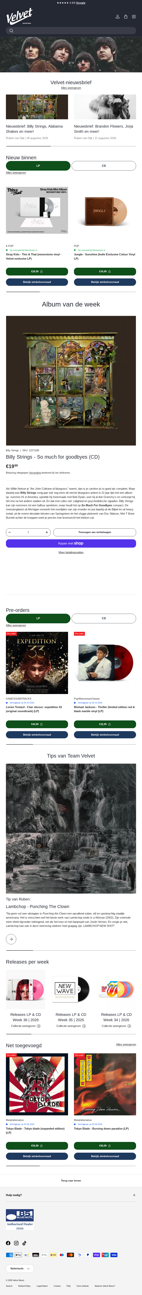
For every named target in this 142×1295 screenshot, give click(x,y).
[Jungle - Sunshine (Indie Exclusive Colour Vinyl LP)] (105, 210)
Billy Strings (12, 450)
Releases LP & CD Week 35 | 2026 (71, 1017)
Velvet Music (18, 1280)
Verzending (35, 472)
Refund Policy (24, 1286)
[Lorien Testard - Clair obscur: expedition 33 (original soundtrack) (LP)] (37, 663)
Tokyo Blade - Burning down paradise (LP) (101, 1128)
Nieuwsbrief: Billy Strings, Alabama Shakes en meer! (34, 128)
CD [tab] (104, 165)
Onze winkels (83, 1286)
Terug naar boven (71, 1180)
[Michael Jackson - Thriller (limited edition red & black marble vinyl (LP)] (105, 663)
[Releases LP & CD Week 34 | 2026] (116, 989)
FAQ (69, 1286)
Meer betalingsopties (71, 552)
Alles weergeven (71, 87)
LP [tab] (38, 165)
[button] (126, 17)
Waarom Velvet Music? (105, 1286)
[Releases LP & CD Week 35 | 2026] (71, 989)
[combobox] (71, 30)
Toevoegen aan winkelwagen (94, 532)
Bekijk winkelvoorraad (37, 281)
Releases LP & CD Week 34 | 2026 (116, 1017)
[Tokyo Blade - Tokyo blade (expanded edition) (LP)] (37, 1084)
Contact (57, 1286)
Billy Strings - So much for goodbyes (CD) (53, 457)
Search (9, 1286)
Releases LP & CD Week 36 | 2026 (25, 1017)
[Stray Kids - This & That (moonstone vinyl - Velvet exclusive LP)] (37, 210)
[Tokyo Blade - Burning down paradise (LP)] (105, 1084)
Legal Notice (42, 1286)
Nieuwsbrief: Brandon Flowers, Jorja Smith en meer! (103, 128)
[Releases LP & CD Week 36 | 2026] (25, 989)
